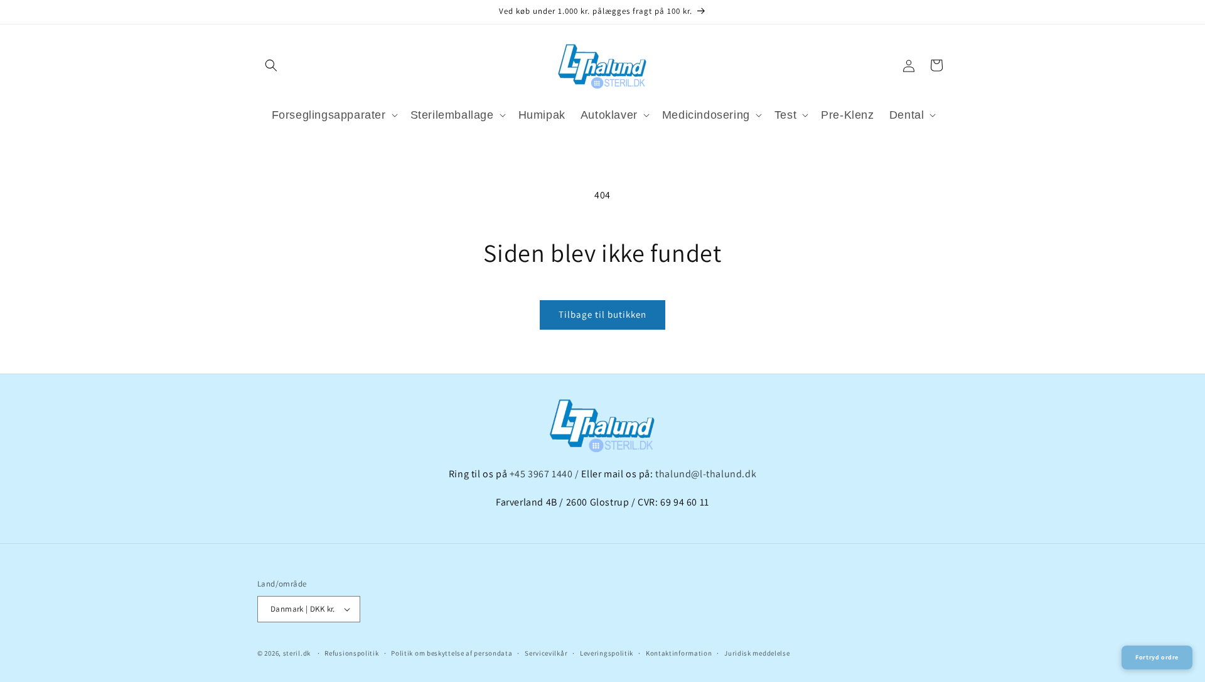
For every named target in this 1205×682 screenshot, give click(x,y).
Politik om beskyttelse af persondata (451, 653)
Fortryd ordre (1157, 657)
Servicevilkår (546, 653)
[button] (271, 65)
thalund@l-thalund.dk (705, 473)
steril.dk (297, 653)
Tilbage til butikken (602, 314)
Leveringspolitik (606, 653)
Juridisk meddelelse (757, 653)
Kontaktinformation (679, 653)
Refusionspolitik (351, 653)
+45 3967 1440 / (546, 473)
